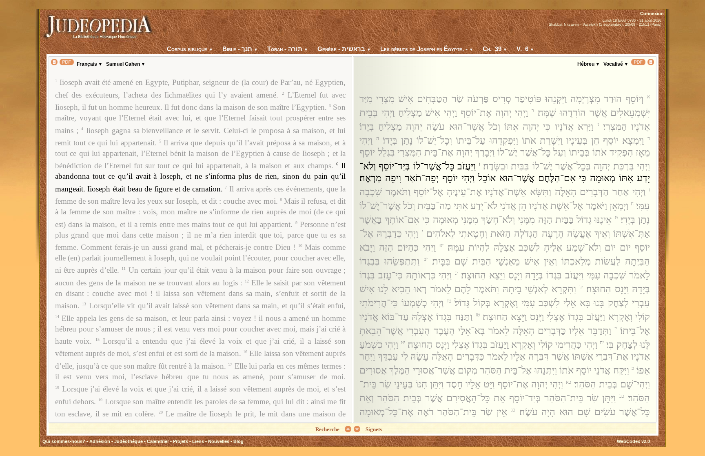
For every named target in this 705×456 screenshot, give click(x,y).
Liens (198, 441)
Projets (180, 441)
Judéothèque (128, 441)
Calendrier (158, 441)
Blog (238, 441)
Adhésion (99, 441)
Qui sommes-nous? (63, 441)
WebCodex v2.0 (633, 441)
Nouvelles (218, 441)
